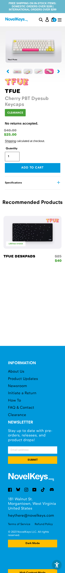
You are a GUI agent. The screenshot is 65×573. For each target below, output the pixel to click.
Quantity (12, 148)
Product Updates (23, 379)
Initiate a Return (22, 393)
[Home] (17, 20)
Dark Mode (32, 543)
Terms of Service (19, 524)
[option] (17, 71)
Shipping (10, 141)
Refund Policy (44, 524)
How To (14, 401)
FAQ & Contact (21, 408)
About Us (16, 372)
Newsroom (17, 386)
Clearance (17, 415)
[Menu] (60, 19)
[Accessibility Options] (57, 565)
